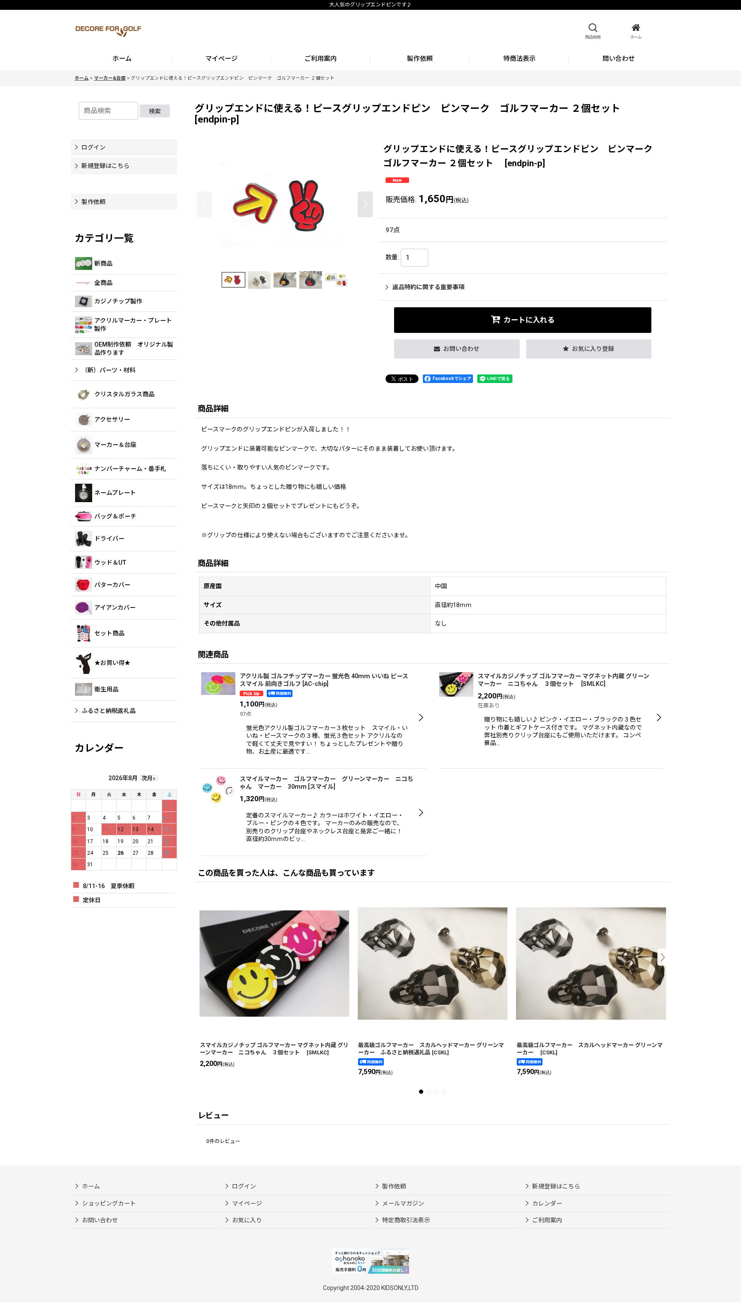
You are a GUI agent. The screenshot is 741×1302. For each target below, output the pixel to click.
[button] (593, 31)
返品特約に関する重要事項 (428, 287)
